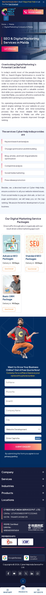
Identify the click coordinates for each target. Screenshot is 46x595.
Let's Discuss (10, 49)
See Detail (9, 269)
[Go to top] (23, 581)
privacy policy (11, 456)
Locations (8, 499)
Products (7, 492)
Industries (8, 485)
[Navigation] (6, 18)
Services (7, 479)
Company (7, 472)
